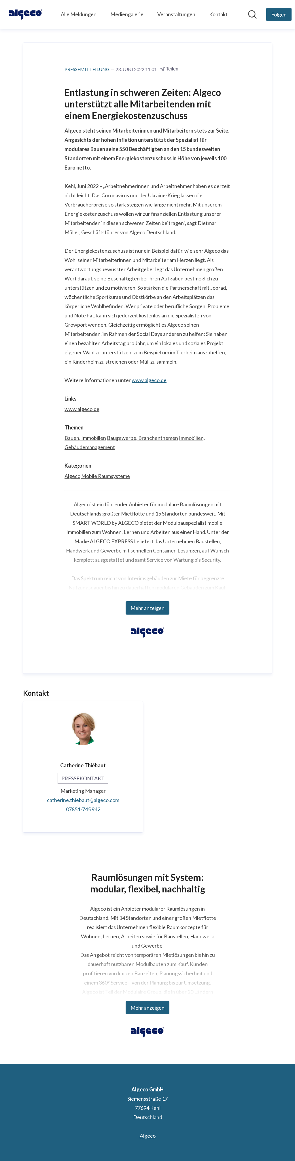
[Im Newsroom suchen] (252, 14)
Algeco (72, 476)
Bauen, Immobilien (85, 438)
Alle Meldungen (79, 14)
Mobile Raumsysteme (105, 476)
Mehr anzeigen (147, 608)
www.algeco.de (149, 380)
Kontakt (218, 14)
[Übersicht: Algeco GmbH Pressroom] (25, 14)
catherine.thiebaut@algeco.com (83, 800)
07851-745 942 (83, 809)
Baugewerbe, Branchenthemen (142, 438)
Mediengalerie (126, 14)
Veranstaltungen (176, 14)
